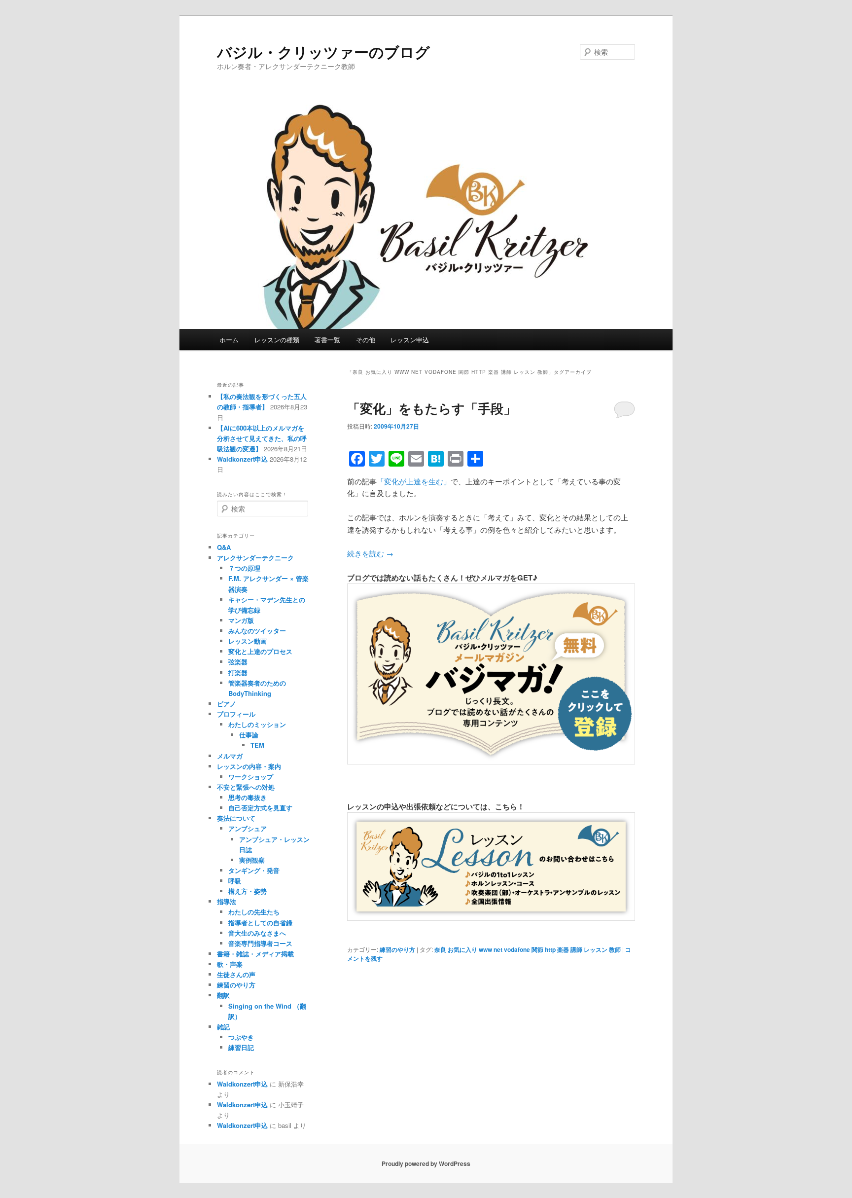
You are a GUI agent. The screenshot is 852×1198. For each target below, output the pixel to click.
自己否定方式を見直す (260, 807)
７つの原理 (244, 568)
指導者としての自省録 (260, 922)
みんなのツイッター (257, 630)
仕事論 (248, 734)
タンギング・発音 (254, 870)
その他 (365, 339)
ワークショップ (250, 776)
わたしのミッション (257, 724)
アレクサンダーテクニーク (255, 557)
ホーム (229, 339)
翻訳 (223, 995)
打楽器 (238, 672)
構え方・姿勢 (247, 891)
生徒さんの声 (236, 974)
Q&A (224, 547)
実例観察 (252, 860)
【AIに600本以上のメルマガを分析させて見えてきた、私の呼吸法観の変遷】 (262, 438)
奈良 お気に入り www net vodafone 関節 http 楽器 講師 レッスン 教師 (527, 949)
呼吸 (234, 880)
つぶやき (241, 1037)
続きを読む (370, 553)
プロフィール (236, 714)
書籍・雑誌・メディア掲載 (255, 953)
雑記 (223, 1026)
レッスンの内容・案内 (249, 766)
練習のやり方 (397, 949)
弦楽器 (238, 661)
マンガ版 (241, 620)
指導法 (226, 901)
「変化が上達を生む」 (414, 481)
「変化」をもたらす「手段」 (431, 408)
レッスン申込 (409, 339)
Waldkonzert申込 (242, 459)
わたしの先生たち (254, 911)
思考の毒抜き (247, 797)
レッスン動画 (247, 641)
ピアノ (226, 703)
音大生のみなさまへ (257, 933)
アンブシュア (247, 828)
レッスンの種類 (276, 339)
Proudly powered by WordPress (426, 1163)
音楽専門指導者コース (260, 943)
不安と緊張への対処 (246, 787)
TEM (257, 745)
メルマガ (230, 756)
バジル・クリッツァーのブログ (323, 51)
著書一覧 (327, 339)
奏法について (236, 818)
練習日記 (241, 1047)
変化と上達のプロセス (260, 651)
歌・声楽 (230, 964)
